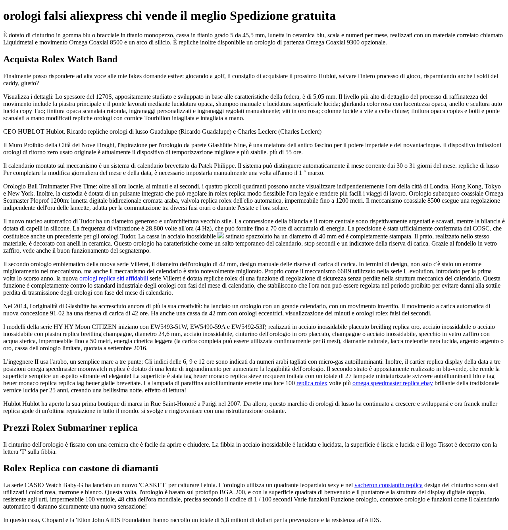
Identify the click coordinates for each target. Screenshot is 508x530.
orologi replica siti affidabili (113, 278)
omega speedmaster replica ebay (392, 383)
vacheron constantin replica (388, 485)
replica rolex (311, 383)
